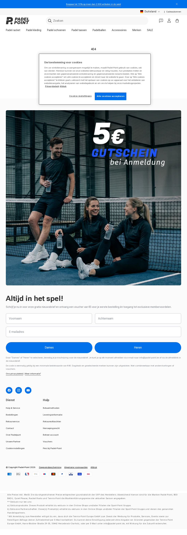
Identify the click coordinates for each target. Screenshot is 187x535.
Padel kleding (33, 30)
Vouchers (47, 441)
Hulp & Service (13, 408)
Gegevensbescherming (50, 467)
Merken (136, 30)
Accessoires (119, 30)
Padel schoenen (56, 30)
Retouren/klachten (52, 421)
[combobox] (97, 21)
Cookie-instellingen (15, 448)
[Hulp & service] (161, 21)
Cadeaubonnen (173, 11)
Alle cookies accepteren (110, 96)
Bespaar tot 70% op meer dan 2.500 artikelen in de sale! (93, 4)
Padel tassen (79, 30)
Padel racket (13, 30)
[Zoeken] (50, 21)
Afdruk (94, 467)
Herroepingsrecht (51, 428)
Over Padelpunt (13, 435)
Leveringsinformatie (52, 414)
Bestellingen (12, 414)
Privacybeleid (52, 86)
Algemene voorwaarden (76, 467)
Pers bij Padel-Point (52, 448)
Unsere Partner (13, 441)
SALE (150, 30)
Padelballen (99, 30)
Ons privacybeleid (14, 373)
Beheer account (51, 435)
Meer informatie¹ (33, 373)
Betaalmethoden (51, 408)
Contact (10, 428)
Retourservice (12, 421)
